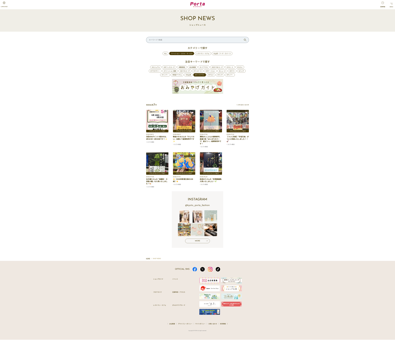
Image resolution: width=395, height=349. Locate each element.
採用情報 (223, 323)
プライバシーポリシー (185, 323)
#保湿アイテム (177, 75)
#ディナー (230, 75)
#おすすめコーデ (217, 67)
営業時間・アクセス (178, 292)
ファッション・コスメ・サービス (181, 53)
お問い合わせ (212, 323)
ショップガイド (158, 279)
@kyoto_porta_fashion (197, 205)
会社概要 (172, 323)
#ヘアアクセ (204, 67)
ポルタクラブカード (178, 305)
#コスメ (239, 67)
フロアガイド (157, 292)
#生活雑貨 (192, 67)
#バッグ (241, 71)
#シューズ (222, 71)
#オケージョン (210, 71)
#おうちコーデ (185, 71)
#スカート (230, 67)
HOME (148, 258)
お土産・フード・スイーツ (222, 53)
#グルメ (211, 75)
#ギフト (232, 71)
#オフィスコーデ (169, 67)
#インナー (165, 75)
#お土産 (188, 75)
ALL (165, 53)
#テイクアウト (199, 75)
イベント (175, 279)
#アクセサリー (155, 71)
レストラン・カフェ (202, 53)
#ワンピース (198, 71)
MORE (197, 241)
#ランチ (220, 75)
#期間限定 (182, 67)
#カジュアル (156, 67)
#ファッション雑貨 (170, 71)
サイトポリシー (200, 323)
